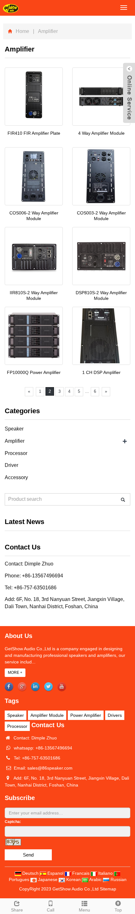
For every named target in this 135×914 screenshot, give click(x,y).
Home (22, 31)
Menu (84, 909)
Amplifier (14, 441)
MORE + (15, 672)
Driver (11, 465)
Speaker (14, 428)
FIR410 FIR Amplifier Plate (34, 133)
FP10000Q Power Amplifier (34, 372)
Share (17, 909)
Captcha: (13, 821)
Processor (16, 453)
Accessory (16, 477)
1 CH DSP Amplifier (101, 372)
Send (28, 854)
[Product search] (123, 500)
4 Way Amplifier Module (101, 133)
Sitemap (108, 888)
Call (50, 909)
